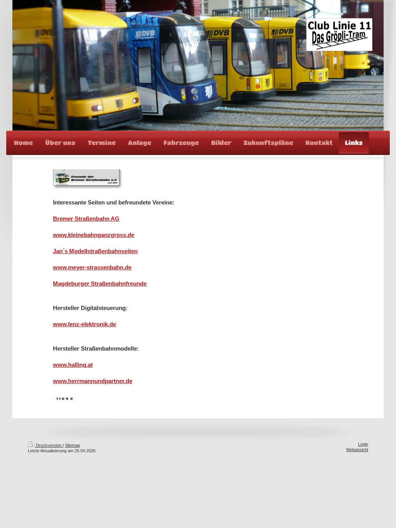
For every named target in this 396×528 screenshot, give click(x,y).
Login (363, 444)
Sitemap (72, 445)
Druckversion (49, 445)
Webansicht (357, 449)
